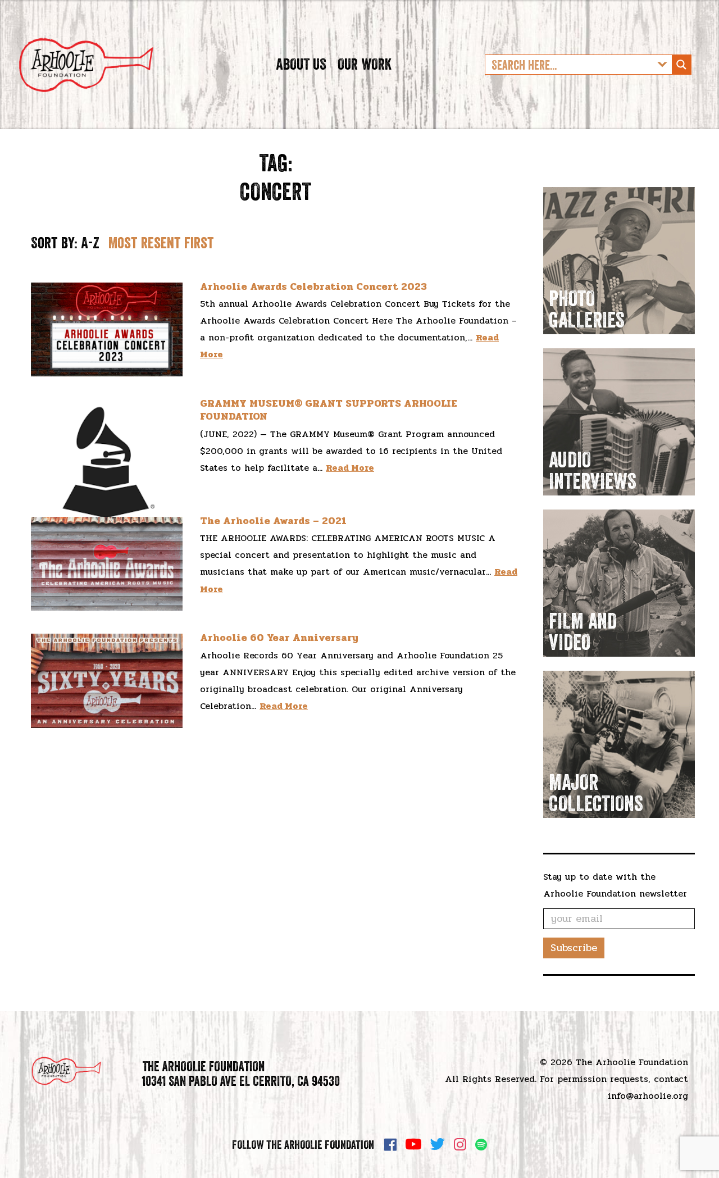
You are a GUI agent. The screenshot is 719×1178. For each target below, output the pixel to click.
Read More (350, 468)
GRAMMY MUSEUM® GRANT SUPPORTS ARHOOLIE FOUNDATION (328, 409)
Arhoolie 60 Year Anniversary (279, 637)
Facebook (390, 1144)
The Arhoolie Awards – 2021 (273, 521)
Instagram (460, 1144)
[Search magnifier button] (681, 64)
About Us (301, 64)
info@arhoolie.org (648, 1096)
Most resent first (161, 242)
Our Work (365, 64)
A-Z (90, 242)
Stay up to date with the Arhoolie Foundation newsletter (615, 885)
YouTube (413, 1144)
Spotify (481, 1144)
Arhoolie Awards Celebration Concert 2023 (313, 286)
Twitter (437, 1144)
